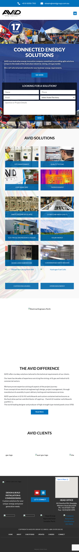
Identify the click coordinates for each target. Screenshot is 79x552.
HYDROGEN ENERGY (57, 286)
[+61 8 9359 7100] (19, 3)
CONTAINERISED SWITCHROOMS (57, 263)
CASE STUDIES (29, 484)
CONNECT (61, 484)
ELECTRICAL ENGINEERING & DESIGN (21, 238)
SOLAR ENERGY (57, 238)
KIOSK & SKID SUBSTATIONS (22, 263)
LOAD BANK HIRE (22, 187)
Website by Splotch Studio (40, 498)
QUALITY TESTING (57, 164)
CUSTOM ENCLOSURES (22, 286)
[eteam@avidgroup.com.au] (42, 3)
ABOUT (19, 484)
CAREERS (51, 484)
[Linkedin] (43, 442)
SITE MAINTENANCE (22, 164)
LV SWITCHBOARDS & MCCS (57, 214)
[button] (75, 13)
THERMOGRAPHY (57, 187)
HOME (11, 484)
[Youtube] (37, 442)
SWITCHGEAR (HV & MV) (21, 214)
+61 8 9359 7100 (29, 3)
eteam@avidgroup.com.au (57, 3)
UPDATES (41, 484)
